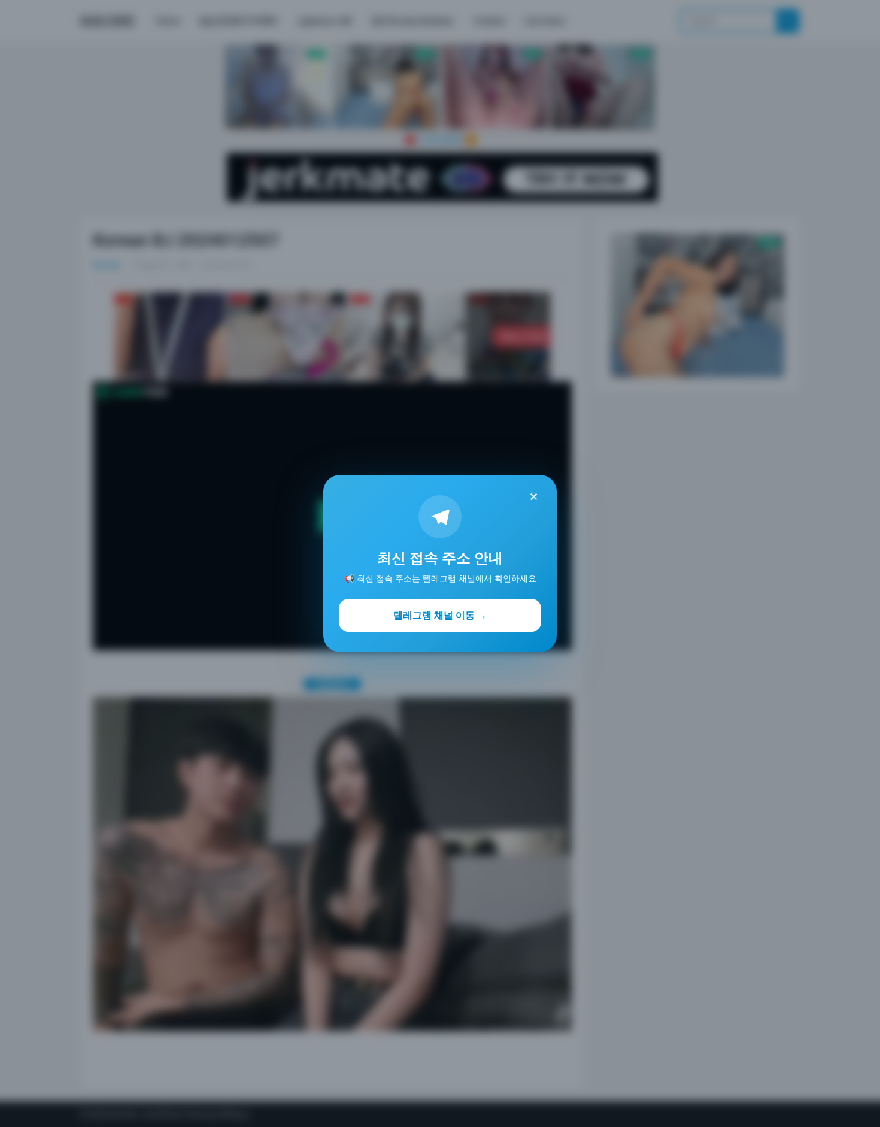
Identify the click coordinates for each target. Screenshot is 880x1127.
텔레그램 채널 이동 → (440, 615)
